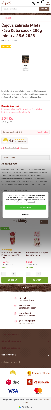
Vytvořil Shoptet (27, 407)
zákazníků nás (26, 323)
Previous (42, 222)
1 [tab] (21, 287)
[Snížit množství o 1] (4, 274)
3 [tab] (25, 287)
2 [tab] (23, 287)
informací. (31, 202)
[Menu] (48, 3)
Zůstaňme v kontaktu (9, 362)
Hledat (44, 9)
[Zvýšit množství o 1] (14, 274)
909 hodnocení (20, 141)
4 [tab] (28, 287)
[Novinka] (12, 238)
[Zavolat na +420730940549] (33, 3)
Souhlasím (27, 207)
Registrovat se (42, 132)
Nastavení (26, 214)
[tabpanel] (12, 255)
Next (46, 222)
